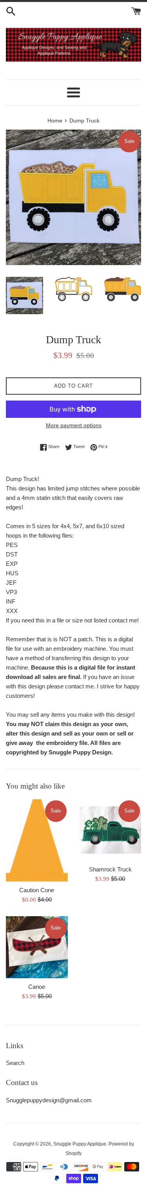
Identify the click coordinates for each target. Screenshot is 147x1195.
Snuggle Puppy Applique (79, 1144)
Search (15, 1063)
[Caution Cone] (37, 840)
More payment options (74, 425)
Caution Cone (36, 890)
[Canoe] (37, 947)
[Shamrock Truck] (111, 830)
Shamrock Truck (110, 869)
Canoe (36, 986)
